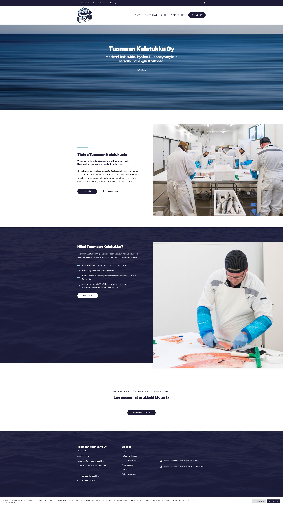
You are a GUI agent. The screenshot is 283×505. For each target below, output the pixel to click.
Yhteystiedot (178, 15)
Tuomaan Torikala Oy (108, 3)
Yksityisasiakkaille (129, 460)
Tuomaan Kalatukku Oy (86, 3)
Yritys (138, 15)
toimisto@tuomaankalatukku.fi (91, 461)
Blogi (164, 15)
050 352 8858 (83, 456)
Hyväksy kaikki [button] (274, 501)
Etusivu (125, 451)
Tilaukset (197, 15)
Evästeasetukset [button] (259, 501)
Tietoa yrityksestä (129, 456)
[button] (141, 70)
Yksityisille (151, 15)
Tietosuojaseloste (129, 474)
